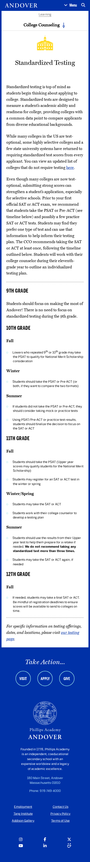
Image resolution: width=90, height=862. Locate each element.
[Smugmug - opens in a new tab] (69, 846)
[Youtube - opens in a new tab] (21, 846)
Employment (23, 807)
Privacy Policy (60, 814)
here (70, 167)
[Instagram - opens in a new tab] (21, 840)
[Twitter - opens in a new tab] (69, 840)
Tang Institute (23, 814)
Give (67, 678)
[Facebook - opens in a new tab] (45, 840)
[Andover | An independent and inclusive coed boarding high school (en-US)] (21, 5)
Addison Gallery (23, 821)
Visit (23, 678)
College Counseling (42, 24)
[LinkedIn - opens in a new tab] (45, 846)
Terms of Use (60, 821)
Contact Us (60, 807)
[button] (70, 5)
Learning (45, 14)
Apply (45, 678)
